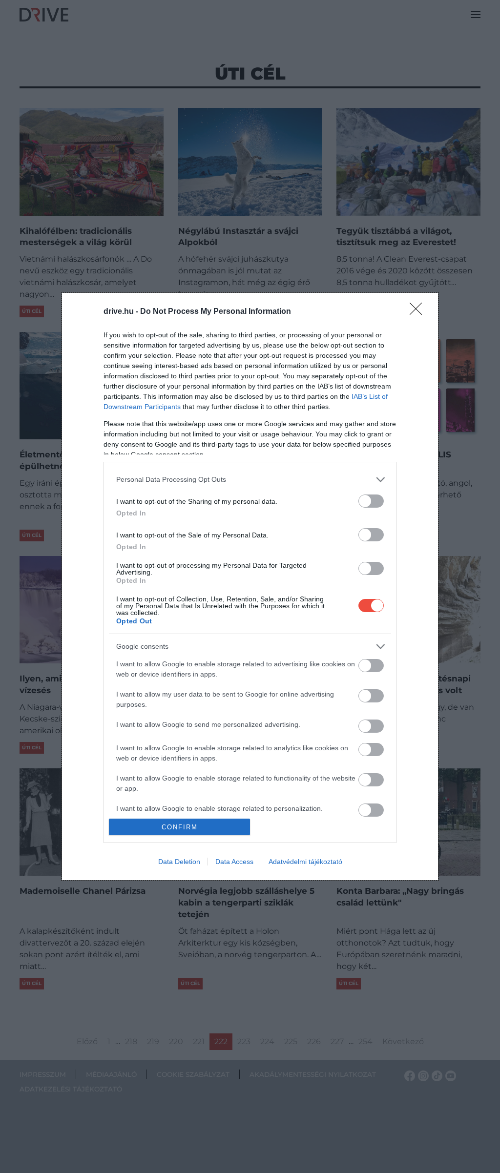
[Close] (419, 312)
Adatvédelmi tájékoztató (305, 861)
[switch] (371, 501)
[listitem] (250, 479)
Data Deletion (179, 861)
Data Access (234, 861)
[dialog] (250, 587)
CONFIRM (180, 827)
